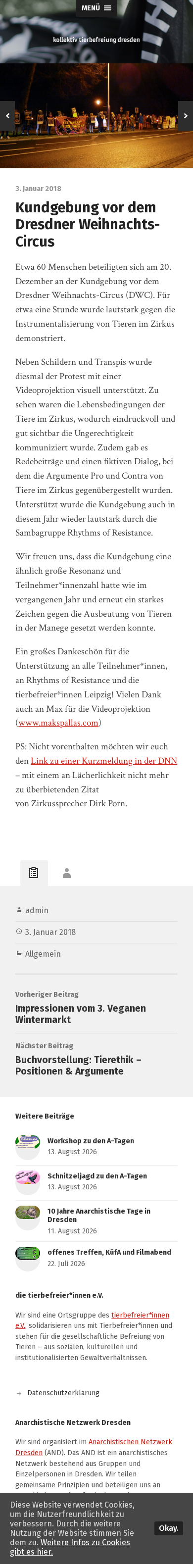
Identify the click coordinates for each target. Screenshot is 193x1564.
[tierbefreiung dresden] (97, 40)
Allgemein (43, 954)
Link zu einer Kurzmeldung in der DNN (104, 761)
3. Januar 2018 (50, 932)
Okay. (169, 1528)
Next (185, 116)
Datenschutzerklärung (63, 1393)
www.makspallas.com (58, 723)
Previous (7, 116)
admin (36, 910)
